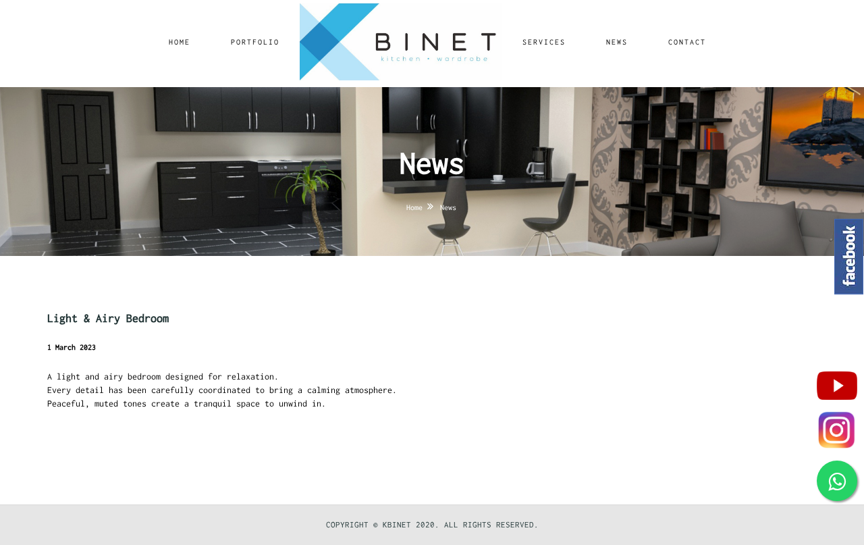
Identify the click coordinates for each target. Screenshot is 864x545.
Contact (687, 42)
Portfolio (255, 42)
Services (544, 42)
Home (179, 42)
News (617, 42)
